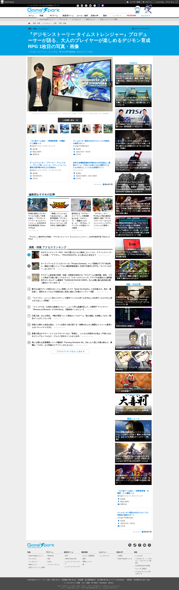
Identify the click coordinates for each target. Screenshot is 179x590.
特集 (41, 16)
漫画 (105, 16)
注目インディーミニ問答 (109, 19)
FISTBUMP (131, 16)
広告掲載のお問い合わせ (68, 579)
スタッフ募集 (86, 583)
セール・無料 (82, 16)
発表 (84, 559)
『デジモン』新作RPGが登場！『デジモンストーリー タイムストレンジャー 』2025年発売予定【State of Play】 (69, 238)
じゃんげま (139, 556)
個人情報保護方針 (90, 579)
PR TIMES (94, 583)
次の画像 (110, 84)
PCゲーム (54, 16)
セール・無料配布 (88, 556)
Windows (51, 556)
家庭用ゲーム (68, 16)
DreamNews (103, 583)
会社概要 (80, 579)
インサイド (117, 16)
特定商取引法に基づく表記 (142, 579)
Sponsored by (98, 184)
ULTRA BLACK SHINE (142, 566)
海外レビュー (90, 19)
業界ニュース (87, 561)
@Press (110, 583)
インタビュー (76, 19)
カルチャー (103, 552)
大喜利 (120, 556)
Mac (49, 559)
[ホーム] (29, 23)
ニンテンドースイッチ (72, 566)
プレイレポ (63, 19)
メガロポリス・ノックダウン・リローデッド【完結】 (143, 561)
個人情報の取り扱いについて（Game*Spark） (111, 579)
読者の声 (94, 16)
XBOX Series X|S (70, 559)
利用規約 (129, 579)
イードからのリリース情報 (72, 583)
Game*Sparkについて (34, 579)
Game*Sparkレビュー (47, 19)
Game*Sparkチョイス (125, 559)
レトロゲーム (104, 556)
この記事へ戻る (70, 120)
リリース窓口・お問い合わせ (51, 579)
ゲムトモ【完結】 (141, 569)
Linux (49, 561)
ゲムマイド (145, 16)
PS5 (66, 556)
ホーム (31, 16)
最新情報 (84, 552)
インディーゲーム (53, 564)
